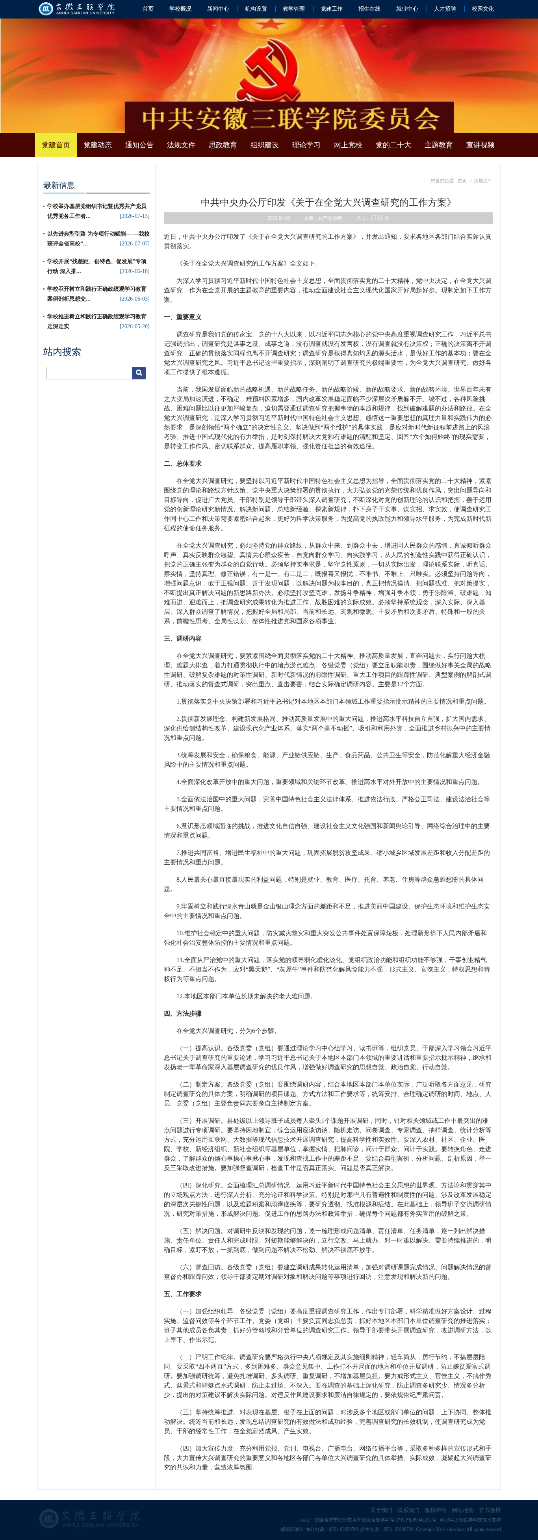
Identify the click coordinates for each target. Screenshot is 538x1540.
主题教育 (439, 145)
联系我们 (408, 1510)
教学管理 (294, 9)
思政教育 (223, 145)
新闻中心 (218, 9)
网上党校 (348, 145)
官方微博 (490, 1510)
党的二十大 (393, 145)
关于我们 (381, 1510)
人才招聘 (445, 9)
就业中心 (407, 9)
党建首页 (56, 145)
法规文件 (181, 145)
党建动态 (97, 145)
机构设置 (256, 9)
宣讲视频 (480, 145)
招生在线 (369, 9)
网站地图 (463, 1510)
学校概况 (180, 9)
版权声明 (436, 1510)
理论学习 (306, 145)
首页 (148, 9)
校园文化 (483, 9)
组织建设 (264, 145)
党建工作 (332, 9)
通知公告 (139, 145)
